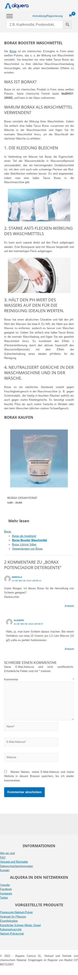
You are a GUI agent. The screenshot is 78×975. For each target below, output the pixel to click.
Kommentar (39, 679)
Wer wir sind (7, 853)
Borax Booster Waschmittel (29, 540)
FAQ (2, 857)
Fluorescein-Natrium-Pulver (16, 912)
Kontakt (4, 870)
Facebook (6, 889)
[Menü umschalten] (9, 16)
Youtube (5, 884)
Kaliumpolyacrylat (10, 929)
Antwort (69, 605)
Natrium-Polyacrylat (12, 933)
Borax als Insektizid (24, 536)
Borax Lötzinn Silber (24, 544)
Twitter (4, 897)
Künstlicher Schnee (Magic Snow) (20, 925)
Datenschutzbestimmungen (16, 866)
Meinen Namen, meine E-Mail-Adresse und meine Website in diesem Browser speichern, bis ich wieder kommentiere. (39, 776)
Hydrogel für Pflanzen (13, 916)
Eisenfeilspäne (9, 920)
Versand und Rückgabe (14, 861)
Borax (13, 51)
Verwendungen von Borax (27, 548)
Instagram (6, 893)
